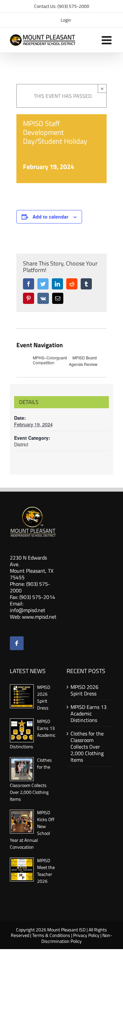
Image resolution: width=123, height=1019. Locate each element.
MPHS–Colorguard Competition (50, 360)
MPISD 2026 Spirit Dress (43, 697)
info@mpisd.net (27, 610)
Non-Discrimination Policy (76, 938)
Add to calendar (50, 216)
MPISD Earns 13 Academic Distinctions (89, 713)
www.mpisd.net (39, 617)
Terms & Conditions (51, 935)
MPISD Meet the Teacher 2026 (46, 870)
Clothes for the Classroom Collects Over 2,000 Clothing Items (87, 746)
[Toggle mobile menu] (107, 40)
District (21, 444)
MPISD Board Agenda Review (83, 361)
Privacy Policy (86, 935)
